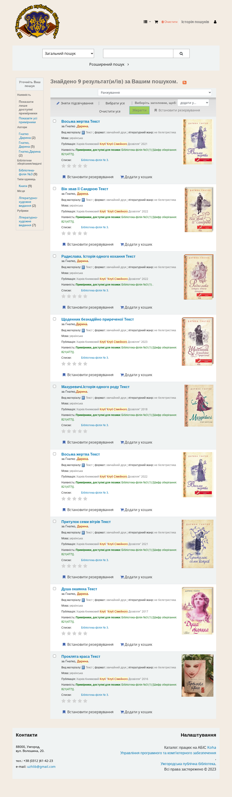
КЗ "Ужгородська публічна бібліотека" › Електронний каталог (39, 21)
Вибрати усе (115, 103)
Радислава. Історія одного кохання (98, 256)
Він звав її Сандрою (84, 189)
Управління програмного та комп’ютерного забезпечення (168, 753)
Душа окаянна (79, 589)
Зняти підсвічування (76, 103)
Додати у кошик (138, 176)
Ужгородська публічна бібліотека (188, 764)
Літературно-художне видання (28, 202)
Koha (211, 747)
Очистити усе (110, 111)
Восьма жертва (80, 121)
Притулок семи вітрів (86, 521)
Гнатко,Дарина (30, 151)
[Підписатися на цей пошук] (184, 82)
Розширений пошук (107, 64)
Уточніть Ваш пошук (30, 84)
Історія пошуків (195, 22)
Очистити (170, 22)
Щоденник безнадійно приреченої (97, 319)
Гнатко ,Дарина (25, 136)
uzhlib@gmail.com (41, 766)
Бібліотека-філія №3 (27, 172)
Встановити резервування (90, 176)
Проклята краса (80, 656)
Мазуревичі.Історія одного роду (95, 386)
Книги (23, 186)
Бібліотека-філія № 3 (94, 160)
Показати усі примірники (28, 120)
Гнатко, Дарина (24, 144)
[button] (156, 21)
